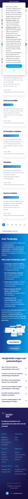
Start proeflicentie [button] (14, 342)
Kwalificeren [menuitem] (5, 440)
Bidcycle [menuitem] (17, 459)
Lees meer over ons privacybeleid (13, 62)
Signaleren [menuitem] (4, 437)
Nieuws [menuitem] (17, 452)
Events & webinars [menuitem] (20, 454)
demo (6, 320)
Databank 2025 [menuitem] (6, 472)
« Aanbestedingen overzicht (9, 231)
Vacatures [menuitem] (4, 457)
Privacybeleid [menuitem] (14, 488)
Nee (14, 70)
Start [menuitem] (16, 437)
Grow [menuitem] (16, 440)
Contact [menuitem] (4, 462)
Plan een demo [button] (14, 348)
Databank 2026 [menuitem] (6, 469)
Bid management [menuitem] (6, 442)
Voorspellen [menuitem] (5, 444)
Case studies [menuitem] (18, 457)
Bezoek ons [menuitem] (5, 459)
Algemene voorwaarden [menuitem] (14, 486)
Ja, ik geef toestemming (14, 66)
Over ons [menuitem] (4, 452)
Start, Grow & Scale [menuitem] (20, 474)
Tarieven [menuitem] (4, 454)
